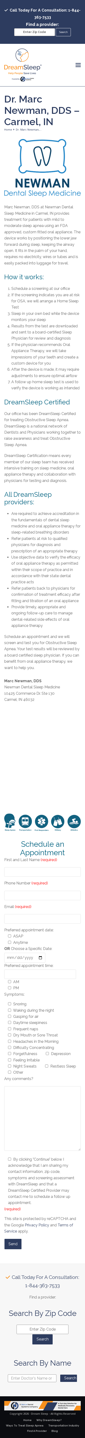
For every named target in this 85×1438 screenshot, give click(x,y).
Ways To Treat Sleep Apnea (24, 1425)
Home (27, 1420)
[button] (78, 65)
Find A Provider (37, 1431)
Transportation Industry (63, 1425)
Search (70, 1378)
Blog (54, 1431)
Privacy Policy (37, 1225)
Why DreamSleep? (49, 1420)
